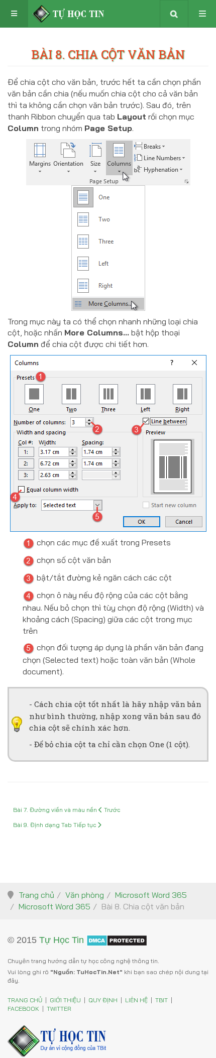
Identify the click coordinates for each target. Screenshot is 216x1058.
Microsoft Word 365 (151, 895)
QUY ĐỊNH (103, 1000)
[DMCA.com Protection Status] (116, 939)
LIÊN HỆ (136, 1000)
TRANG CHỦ (25, 1000)
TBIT (161, 1000)
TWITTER (59, 1008)
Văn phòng (84, 895)
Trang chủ (36, 895)
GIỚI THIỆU (65, 1000)
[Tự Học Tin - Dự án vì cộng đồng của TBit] (68, 14)
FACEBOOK (23, 1008)
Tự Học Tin (61, 939)
